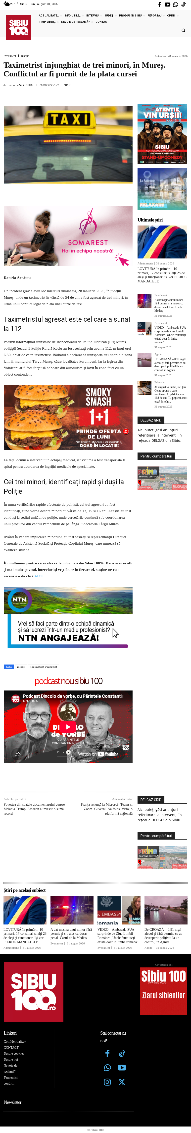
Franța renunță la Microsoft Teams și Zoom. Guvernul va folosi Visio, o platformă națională (107, 809)
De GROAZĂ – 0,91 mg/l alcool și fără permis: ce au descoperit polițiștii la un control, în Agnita (170, 364)
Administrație (145, 263)
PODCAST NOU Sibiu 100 (68, 681)
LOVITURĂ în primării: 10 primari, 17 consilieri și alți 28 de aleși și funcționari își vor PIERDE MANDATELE (162, 275)
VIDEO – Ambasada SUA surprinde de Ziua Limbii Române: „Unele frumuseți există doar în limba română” (170, 335)
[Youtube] (167, 5)
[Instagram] (107, 1083)
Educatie (159, 382)
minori (21, 667)
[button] (183, 30)
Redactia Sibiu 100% (20, 85)
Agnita (158, 354)
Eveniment (9, 55)
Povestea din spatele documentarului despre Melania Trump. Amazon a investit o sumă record (34, 809)
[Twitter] (122, 1083)
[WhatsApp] (100, 92)
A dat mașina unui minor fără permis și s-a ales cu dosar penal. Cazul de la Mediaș (168, 305)
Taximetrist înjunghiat (43, 667)
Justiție (25, 55)
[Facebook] (159, 5)
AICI (38, 576)
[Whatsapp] (176, 5)
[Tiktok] (184, 5)
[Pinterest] (88, 92)
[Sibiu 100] (18, 27)
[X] (77, 92)
